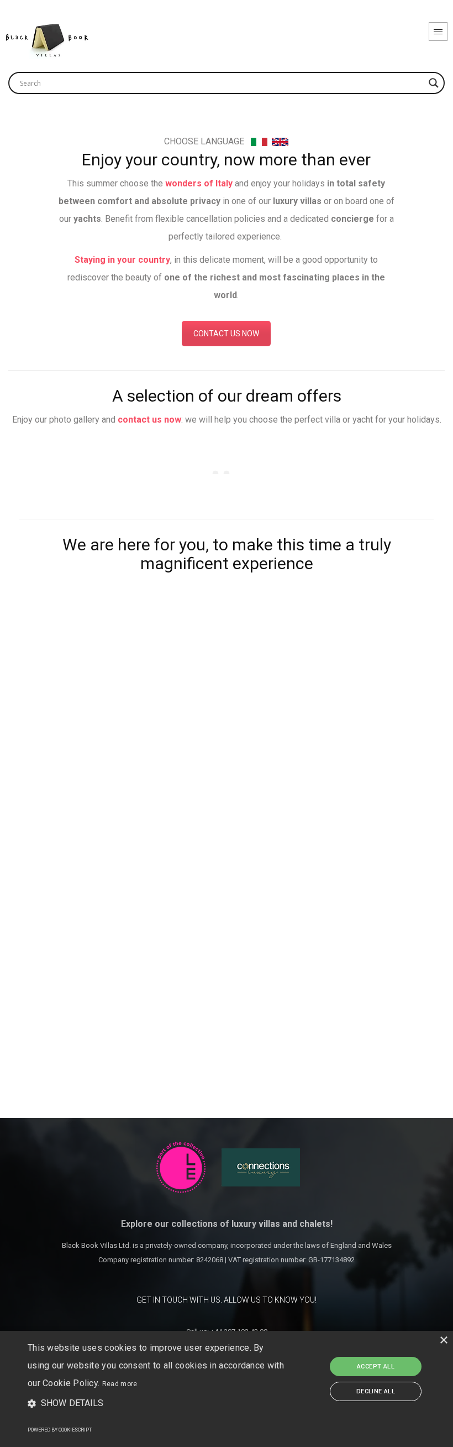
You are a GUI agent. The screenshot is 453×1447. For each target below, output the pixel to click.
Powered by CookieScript (60, 1430)
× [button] (443, 1340)
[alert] (226, 1389)
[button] (157, 1403)
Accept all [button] (375, 1366)
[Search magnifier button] (433, 83)
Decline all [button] (375, 1391)
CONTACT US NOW (226, 333)
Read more (120, 1384)
